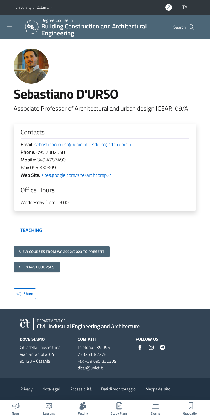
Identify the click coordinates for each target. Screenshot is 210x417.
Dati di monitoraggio (118, 389)
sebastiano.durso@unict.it (61, 144)
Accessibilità (80, 389)
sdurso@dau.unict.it (112, 144)
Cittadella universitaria (40, 347)
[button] (52, 7)
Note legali (51, 389)
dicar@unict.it (90, 368)
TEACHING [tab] (31, 230)
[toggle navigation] (9, 26)
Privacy (26, 389)
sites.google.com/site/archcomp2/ (76, 175)
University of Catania (32, 7)
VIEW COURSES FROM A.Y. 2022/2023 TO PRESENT (61, 251)
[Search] (191, 27)
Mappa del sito (157, 389)
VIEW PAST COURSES (36, 267)
